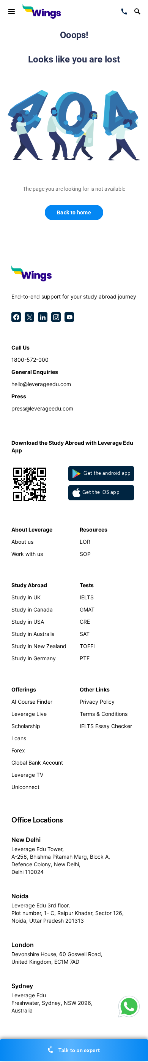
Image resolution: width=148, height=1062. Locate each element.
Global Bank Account (37, 762)
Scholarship (25, 726)
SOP (85, 554)
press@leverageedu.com (42, 408)
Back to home (74, 212)
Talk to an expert (78, 1050)
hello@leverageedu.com (41, 384)
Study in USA (27, 621)
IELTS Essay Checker (106, 726)
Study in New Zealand (38, 646)
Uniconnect (25, 787)
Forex (18, 750)
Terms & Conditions (104, 714)
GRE (85, 621)
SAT (85, 634)
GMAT (87, 609)
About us (22, 541)
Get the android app (106, 473)
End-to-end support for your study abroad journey (73, 296)
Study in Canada (32, 609)
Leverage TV (27, 774)
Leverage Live (29, 714)
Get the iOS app (101, 492)
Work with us (27, 554)
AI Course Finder (31, 701)
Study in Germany (33, 658)
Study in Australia (33, 634)
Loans (18, 738)
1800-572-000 (30, 359)
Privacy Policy (97, 701)
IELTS (87, 597)
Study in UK (26, 597)
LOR (85, 541)
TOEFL (88, 646)
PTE (85, 658)
